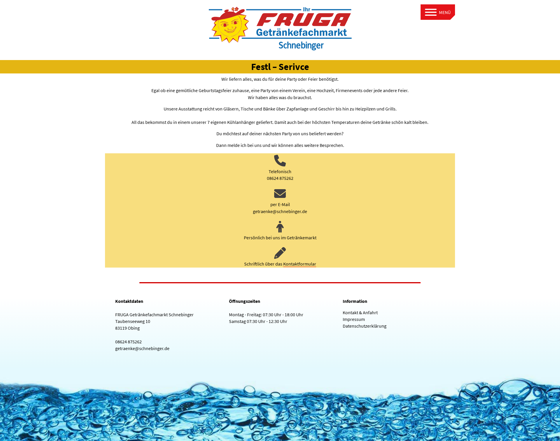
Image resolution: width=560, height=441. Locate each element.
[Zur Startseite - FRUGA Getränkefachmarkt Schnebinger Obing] (280, 27)
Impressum (354, 319)
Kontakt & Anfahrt (360, 312)
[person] (280, 226)
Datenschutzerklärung (364, 326)
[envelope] (280, 193)
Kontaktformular (299, 264)
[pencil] (280, 253)
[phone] (280, 160)
